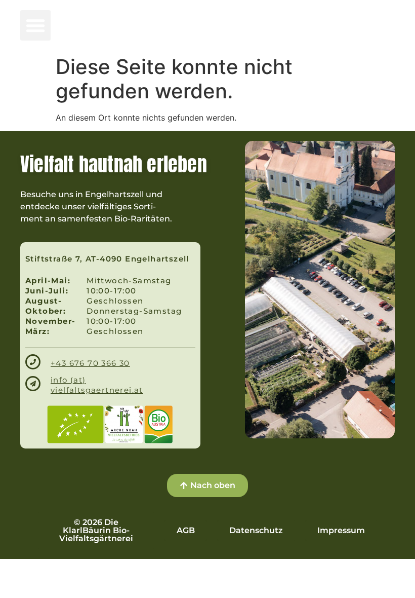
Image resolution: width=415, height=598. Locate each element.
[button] (35, 25)
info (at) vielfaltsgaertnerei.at (97, 385)
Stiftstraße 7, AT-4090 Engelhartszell (107, 259)
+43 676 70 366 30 (90, 363)
